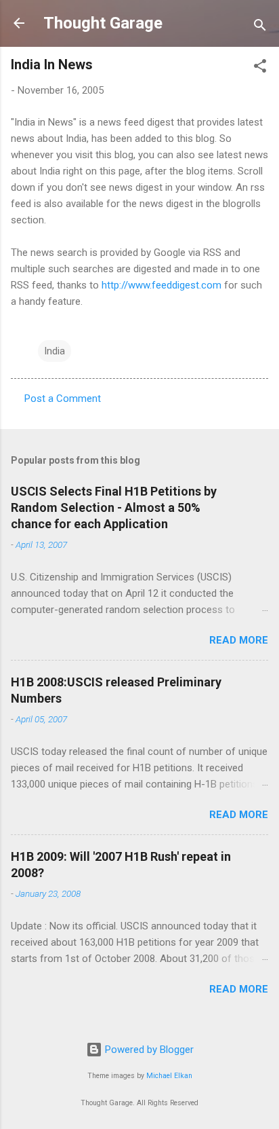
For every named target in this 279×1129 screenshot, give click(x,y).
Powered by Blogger (148, 1049)
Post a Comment (62, 398)
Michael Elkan (169, 1075)
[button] (260, 68)
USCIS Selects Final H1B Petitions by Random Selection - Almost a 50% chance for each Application (114, 507)
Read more (238, 640)
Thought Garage (103, 23)
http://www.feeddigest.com (161, 285)
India (54, 351)
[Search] (260, 27)
